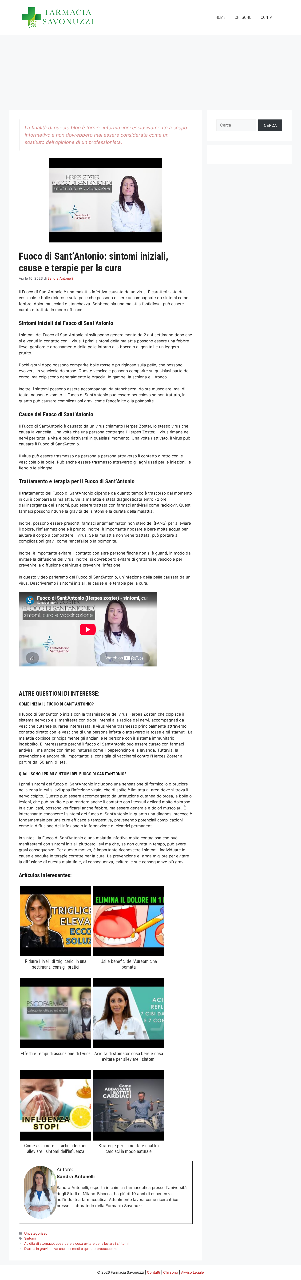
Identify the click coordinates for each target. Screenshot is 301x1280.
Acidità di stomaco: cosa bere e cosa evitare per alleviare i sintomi (76, 1243)
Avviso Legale (192, 1272)
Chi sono (243, 17)
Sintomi (30, 1238)
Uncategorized (36, 1233)
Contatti (269, 17)
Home (220, 17)
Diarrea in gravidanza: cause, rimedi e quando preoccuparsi (70, 1249)
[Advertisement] (150, 70)
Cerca (270, 125)
